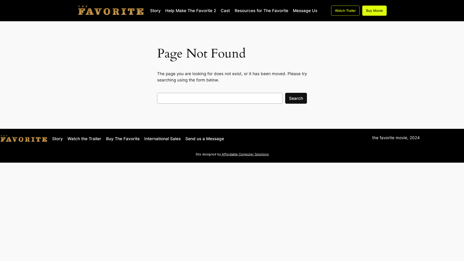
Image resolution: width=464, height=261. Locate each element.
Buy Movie (374, 10)
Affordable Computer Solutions (245, 154)
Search (296, 98)
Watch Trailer (345, 10)
